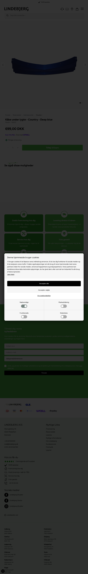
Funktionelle (24, 313)
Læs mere (10, 274)
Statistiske (64, 313)
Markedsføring (64, 302)
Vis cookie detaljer (44, 296)
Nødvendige (24, 302)
